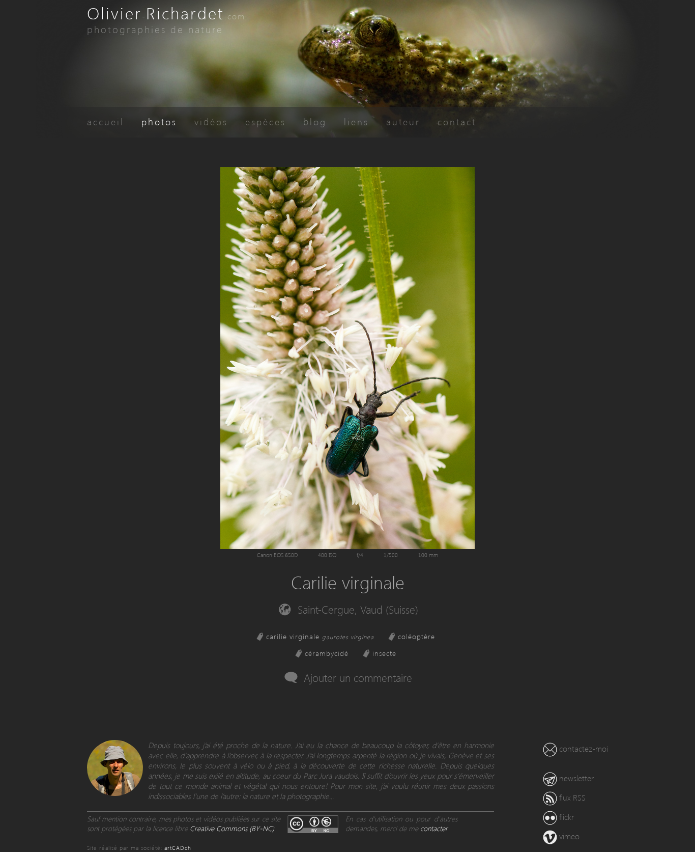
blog (315, 121)
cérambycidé (327, 653)
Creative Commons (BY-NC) (232, 828)
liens (356, 121)
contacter (434, 828)
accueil (105, 121)
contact (457, 121)
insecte (384, 653)
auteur (403, 121)
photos (159, 121)
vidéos (211, 121)
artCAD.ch (177, 847)
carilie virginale (320, 636)
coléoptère (416, 636)
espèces (265, 121)
